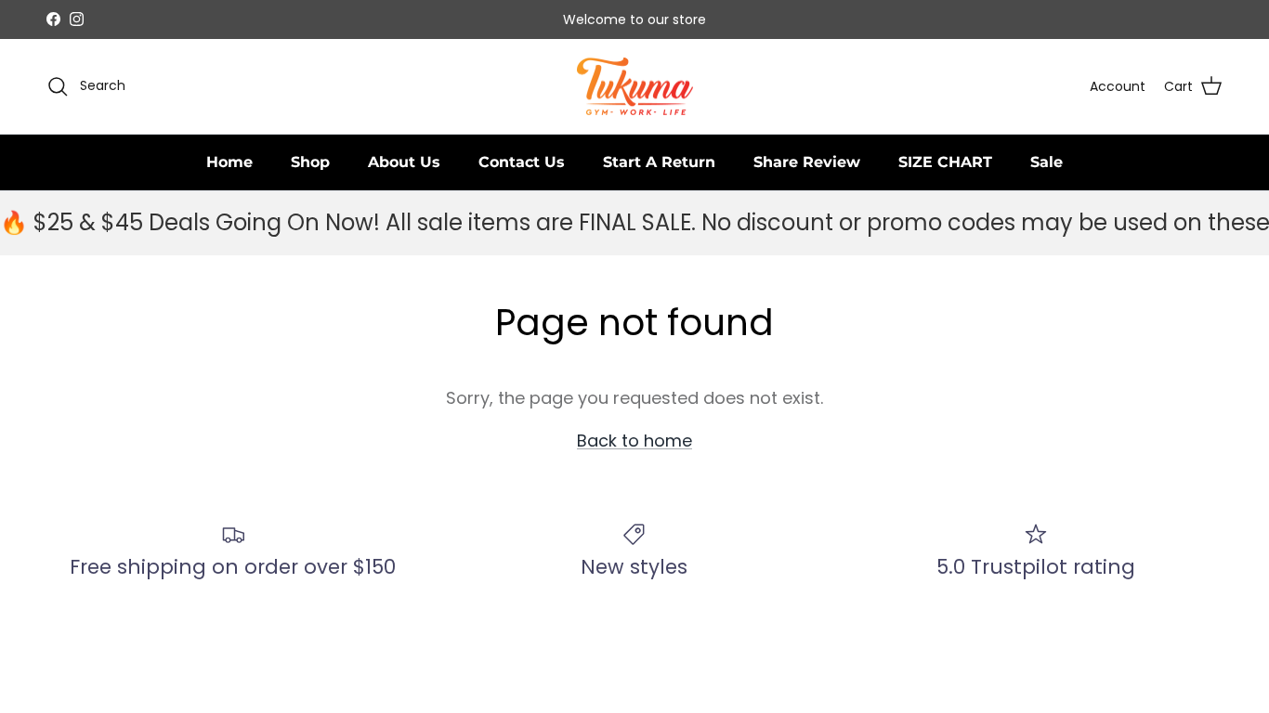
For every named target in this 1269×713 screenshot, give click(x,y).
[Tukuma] (635, 87)
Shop (310, 162)
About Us (404, 162)
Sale (1046, 162)
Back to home (634, 440)
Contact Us (521, 162)
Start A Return (659, 162)
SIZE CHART (945, 162)
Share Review (806, 162)
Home (229, 162)
